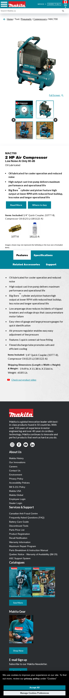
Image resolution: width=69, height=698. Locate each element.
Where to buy (39, 205)
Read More (16, 205)
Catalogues (17, 562)
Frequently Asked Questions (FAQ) (26, 517)
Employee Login (17, 499)
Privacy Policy (16, 478)
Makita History (16, 458)
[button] (65, 4)
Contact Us (14, 470)
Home (10, 19)
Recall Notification (18, 538)
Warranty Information (19, 542)
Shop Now (18, 650)
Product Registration (19, 534)
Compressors (40, 19)
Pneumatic (26, 19)
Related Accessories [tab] (26, 264)
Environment (15, 474)
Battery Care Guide (19, 521)
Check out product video (23, 379)
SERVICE (41, 4)
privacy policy (32, 678)
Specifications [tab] (43, 255)
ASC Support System (19, 558)
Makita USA (15, 491)
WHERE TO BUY (54, 4)
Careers (13, 466)
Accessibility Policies (19, 482)
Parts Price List (16, 530)
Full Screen (54, 95)
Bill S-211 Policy (17, 487)
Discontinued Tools (18, 526)
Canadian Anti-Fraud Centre (23, 513)
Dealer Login (15, 503)
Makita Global (16, 495)
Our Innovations (17, 462)
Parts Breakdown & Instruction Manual (28, 550)
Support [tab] (51, 264)
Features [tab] (22, 255)
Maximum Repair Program (22, 546)
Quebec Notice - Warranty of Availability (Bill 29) (33, 554)
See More (18, 602)
